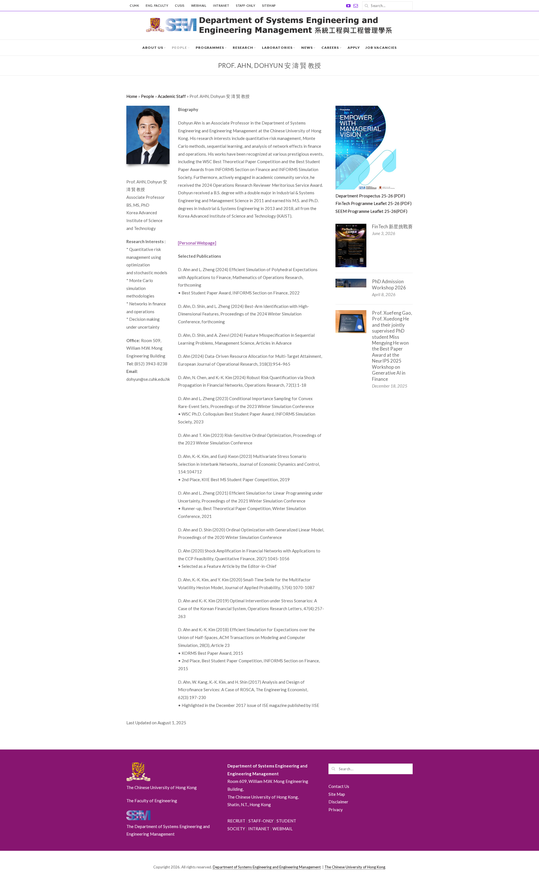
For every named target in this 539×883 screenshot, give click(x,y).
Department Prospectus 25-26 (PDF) (370, 195)
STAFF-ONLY (245, 5)
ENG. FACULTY (157, 5)
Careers (330, 47)
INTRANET (221, 5)
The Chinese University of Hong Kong (355, 867)
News (307, 47)
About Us (152, 47)
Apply (354, 47)
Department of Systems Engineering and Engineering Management (267, 867)
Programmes (210, 47)
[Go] (366, 5)
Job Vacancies (381, 47)
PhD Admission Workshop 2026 (389, 284)
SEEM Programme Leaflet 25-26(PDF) (371, 211)
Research (243, 47)
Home (131, 96)
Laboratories (277, 47)
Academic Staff (172, 96)
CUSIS (179, 5)
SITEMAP (269, 5)
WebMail (199, 5)
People (179, 47)
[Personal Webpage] (197, 242)
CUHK (134, 5)
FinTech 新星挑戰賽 (392, 226)
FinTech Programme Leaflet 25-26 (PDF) (373, 203)
